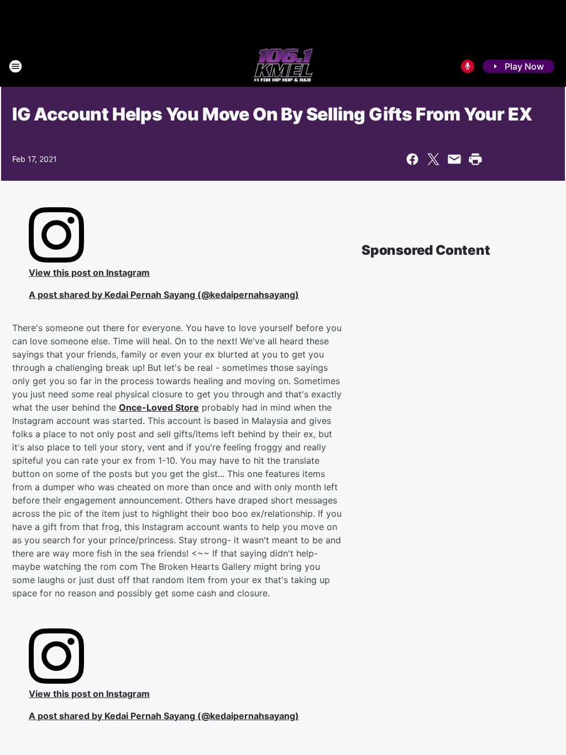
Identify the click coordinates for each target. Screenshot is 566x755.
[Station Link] (283, 66)
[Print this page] (475, 159)
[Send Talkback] (467, 66)
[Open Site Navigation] (15, 66)
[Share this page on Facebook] (412, 159)
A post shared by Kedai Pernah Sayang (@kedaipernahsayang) (164, 294)
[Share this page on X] (433, 159)
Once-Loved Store (159, 407)
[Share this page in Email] (454, 159)
